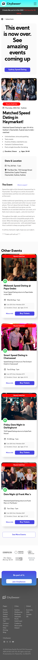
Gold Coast (18, 621)
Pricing (5, 630)
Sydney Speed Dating (17, 70)
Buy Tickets (25, 313)
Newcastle (18, 626)
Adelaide (17, 617)
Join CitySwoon (19, 582)
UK (27, 617)
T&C (4, 621)
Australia (29, 610)
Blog (4, 632)
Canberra (17, 623)
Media (5, 617)
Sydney (17, 610)
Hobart (17, 628)
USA (27, 612)
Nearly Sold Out (11, 104)
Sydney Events (10, 19)
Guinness (6, 619)
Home (5, 610)
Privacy (5, 626)
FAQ (4, 628)
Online (5, 614)
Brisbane (17, 614)
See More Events (19, 535)
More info (9, 314)
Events (5, 612)
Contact (6, 623)
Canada (28, 614)
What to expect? (22, 185)
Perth (16, 619)
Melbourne (18, 612)
